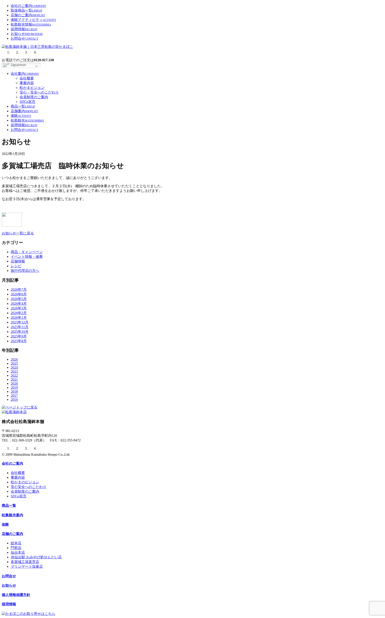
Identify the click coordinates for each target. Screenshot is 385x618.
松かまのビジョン (25, 482)
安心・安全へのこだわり (39, 92)
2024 (14, 367)
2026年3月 (19, 308)
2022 (14, 375)
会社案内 (25, 73)
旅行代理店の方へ (25, 270)
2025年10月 (20, 331)
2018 (14, 391)
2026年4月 (19, 303)
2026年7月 (19, 289)
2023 (14, 371)
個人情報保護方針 (16, 595)
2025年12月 (20, 322)
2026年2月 (19, 313)
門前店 (16, 548)
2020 (14, 383)
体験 (21, 116)
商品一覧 (23, 106)
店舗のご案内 (28, 15)
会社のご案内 (28, 6)
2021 (14, 379)
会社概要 (27, 78)
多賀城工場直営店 (25, 562)
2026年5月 (19, 299)
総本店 (16, 543)
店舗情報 (18, 261)
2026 (14, 359)
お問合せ (24, 38)
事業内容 (27, 83)
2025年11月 (20, 327)
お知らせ (27, 34)
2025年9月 (19, 336)
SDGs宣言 (27, 102)
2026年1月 (19, 317)
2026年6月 (19, 294)
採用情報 (24, 29)
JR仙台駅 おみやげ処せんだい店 (36, 557)
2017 (14, 395)
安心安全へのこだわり (28, 487)
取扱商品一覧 (26, 10)
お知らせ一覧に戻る (18, 233)
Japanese (18, 65)
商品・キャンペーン (27, 252)
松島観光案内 (12, 515)
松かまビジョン (32, 87)
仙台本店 (18, 552)
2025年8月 (19, 341)
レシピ (16, 266)
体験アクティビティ (33, 20)
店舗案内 (24, 111)
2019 (14, 387)
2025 (14, 363)
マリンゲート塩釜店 (27, 566)
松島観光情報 (31, 24)
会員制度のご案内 (34, 97)
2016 (14, 399)
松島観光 (27, 120)
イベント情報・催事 (27, 256)
